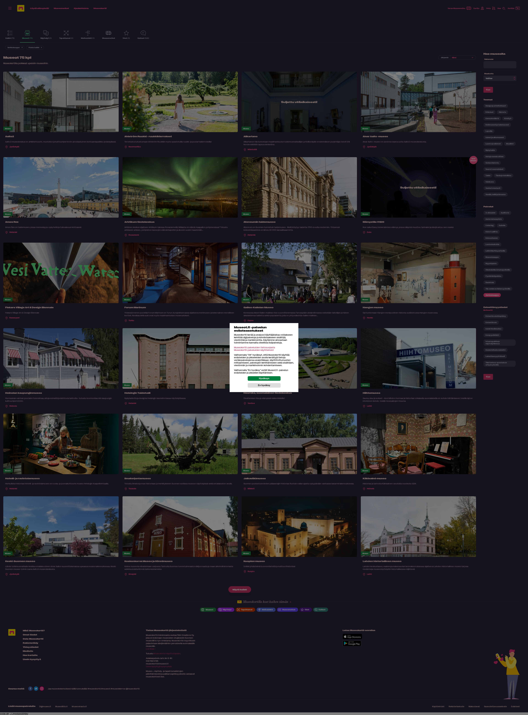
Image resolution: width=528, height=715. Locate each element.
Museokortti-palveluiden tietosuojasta (254, 347)
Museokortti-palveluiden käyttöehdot (254, 350)
